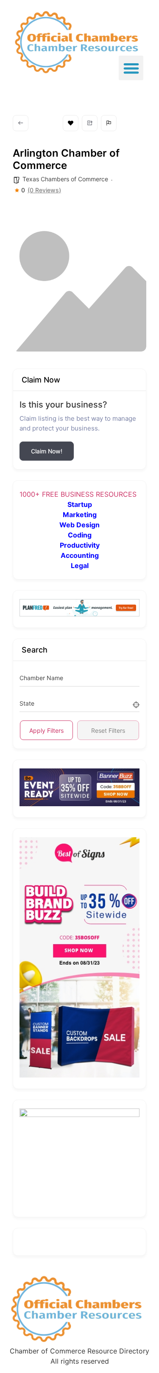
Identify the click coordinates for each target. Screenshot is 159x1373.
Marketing (80, 514)
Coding (80, 535)
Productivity (80, 545)
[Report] (109, 123)
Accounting (80, 555)
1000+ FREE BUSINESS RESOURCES (78, 494)
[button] (131, 68)
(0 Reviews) (44, 190)
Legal (80, 565)
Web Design (79, 525)
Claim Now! (46, 451)
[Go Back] (20, 123)
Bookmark (70, 123)
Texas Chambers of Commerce (65, 179)
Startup (79, 504)
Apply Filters (46, 730)
